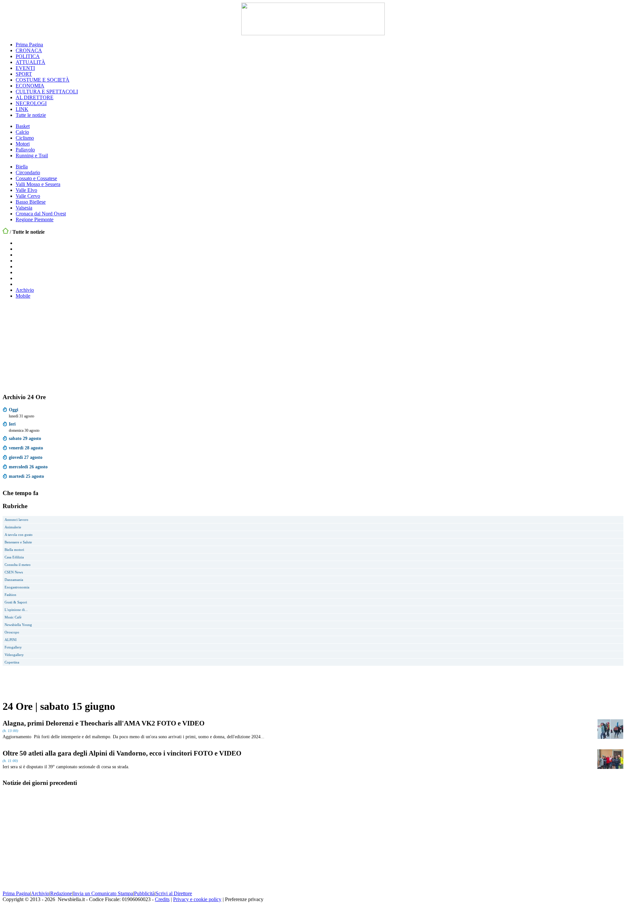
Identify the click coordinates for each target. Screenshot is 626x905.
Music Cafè (13, 617)
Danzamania (14, 580)
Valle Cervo (28, 196)
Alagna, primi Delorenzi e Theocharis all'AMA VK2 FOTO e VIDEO (103, 723)
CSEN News (14, 572)
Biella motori (14, 550)
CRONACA (29, 50)
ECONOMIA (30, 85)
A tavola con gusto (19, 535)
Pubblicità (144, 893)
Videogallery (14, 655)
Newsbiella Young (18, 625)
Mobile (23, 296)
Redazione (61, 893)
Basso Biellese (31, 202)
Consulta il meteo (18, 565)
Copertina (12, 662)
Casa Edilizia (14, 557)
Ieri (12, 424)
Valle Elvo (26, 190)
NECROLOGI (31, 103)
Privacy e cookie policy (197, 899)
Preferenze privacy (244, 899)
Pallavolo (25, 149)
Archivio (25, 290)
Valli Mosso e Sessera (38, 184)
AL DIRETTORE (34, 97)
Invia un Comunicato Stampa (103, 893)
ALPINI (11, 640)
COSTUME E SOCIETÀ (42, 80)
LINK (22, 109)
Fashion (10, 595)
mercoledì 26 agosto (28, 466)
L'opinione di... (16, 610)
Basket (23, 126)
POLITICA (28, 56)
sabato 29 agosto (25, 438)
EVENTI (25, 68)
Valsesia (24, 208)
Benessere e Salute (18, 542)
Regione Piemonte (34, 219)
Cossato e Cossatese (36, 178)
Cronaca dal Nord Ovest (41, 213)
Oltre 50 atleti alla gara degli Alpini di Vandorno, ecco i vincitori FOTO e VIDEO (122, 753)
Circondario (28, 172)
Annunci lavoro (16, 520)
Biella (22, 166)
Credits (162, 899)
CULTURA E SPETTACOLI (47, 91)
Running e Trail (32, 155)
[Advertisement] (51, 345)
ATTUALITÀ (30, 62)
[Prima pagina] (5, 232)
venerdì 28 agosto (26, 447)
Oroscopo (12, 632)
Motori (23, 144)
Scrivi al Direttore (174, 893)
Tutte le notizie (31, 115)
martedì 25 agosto (26, 476)
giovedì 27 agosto (25, 457)
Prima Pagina (29, 44)
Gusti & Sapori (16, 602)
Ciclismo (25, 138)
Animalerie (13, 527)
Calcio (22, 132)
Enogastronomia (17, 587)
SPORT (24, 74)
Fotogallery (13, 647)
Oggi (13, 409)
